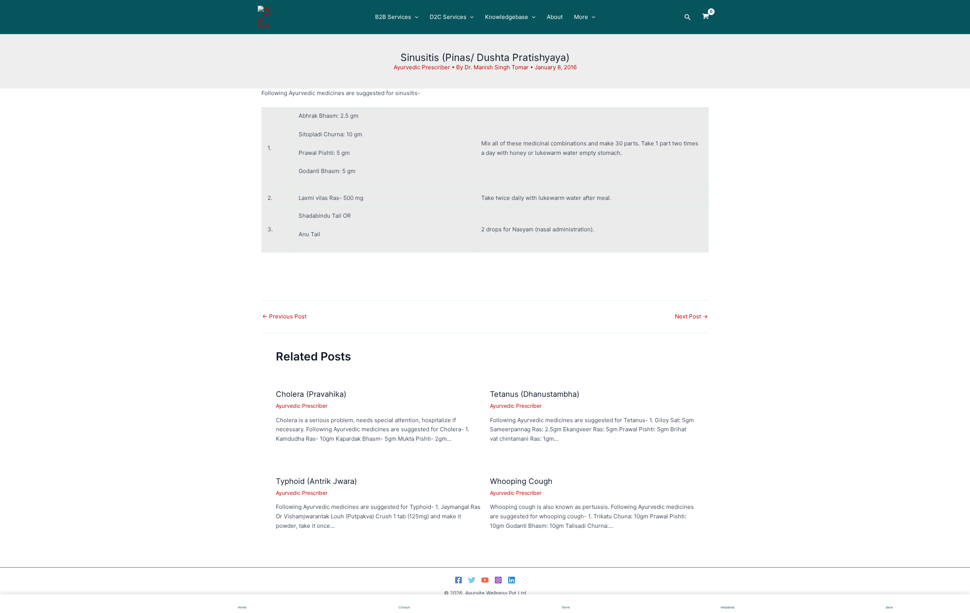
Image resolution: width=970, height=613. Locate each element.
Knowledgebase (506, 16)
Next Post (691, 316)
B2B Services (393, 16)
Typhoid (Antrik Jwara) (316, 481)
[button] (414, 17)
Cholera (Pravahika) (311, 394)
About (555, 16)
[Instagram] (498, 580)
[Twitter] (472, 580)
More (581, 16)
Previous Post (284, 316)
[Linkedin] (511, 580)
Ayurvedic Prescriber (422, 67)
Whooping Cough (521, 481)
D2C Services (448, 16)
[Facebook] (458, 580)
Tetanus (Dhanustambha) (534, 394)
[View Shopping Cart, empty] (705, 17)
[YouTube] (485, 580)
